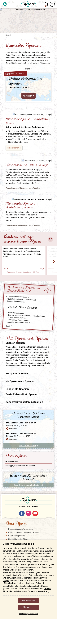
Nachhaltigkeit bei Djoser (18, 539)
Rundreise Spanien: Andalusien (28, 122)
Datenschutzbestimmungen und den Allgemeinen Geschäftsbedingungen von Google (28, 578)
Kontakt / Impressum (16, 536)
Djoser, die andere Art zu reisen (20, 529)
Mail (28, 506)
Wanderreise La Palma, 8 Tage (27, 165)
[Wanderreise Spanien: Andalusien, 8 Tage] (28, 199)
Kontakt (35, 506)
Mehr (27, 69)
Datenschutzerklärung (38, 591)
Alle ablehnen (28, 607)
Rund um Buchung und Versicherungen (23, 532)
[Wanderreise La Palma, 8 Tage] (28, 160)
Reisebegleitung (11, 461)
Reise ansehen (13, 148)
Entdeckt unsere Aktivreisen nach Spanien (23, 188)
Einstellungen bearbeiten (28, 614)
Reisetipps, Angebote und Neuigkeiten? (20, 466)
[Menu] (52, 4)
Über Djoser (16, 524)
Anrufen (22, 506)
